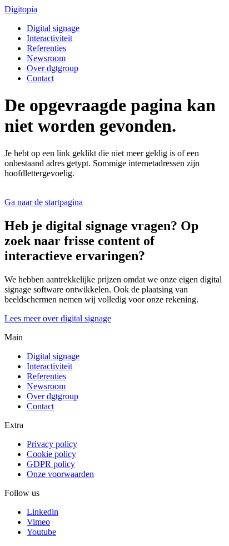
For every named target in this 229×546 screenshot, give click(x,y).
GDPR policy (51, 464)
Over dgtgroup (52, 68)
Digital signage (53, 28)
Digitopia (20, 9)
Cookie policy (51, 454)
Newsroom (46, 58)
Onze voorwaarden (60, 474)
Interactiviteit (49, 38)
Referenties (46, 48)
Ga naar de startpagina (43, 202)
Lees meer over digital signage (57, 318)
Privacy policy (52, 444)
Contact (40, 78)
